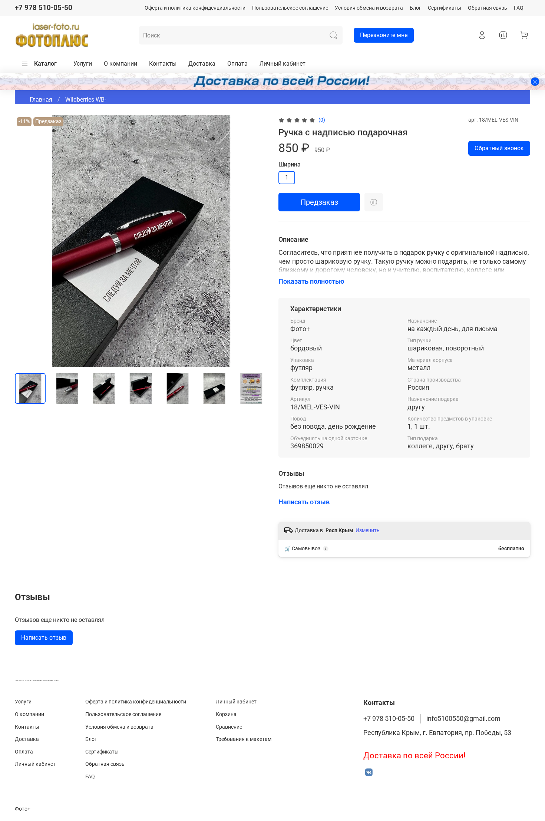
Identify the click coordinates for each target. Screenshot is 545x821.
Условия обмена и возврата (369, 8)
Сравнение (229, 727)
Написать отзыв (43, 637)
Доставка (201, 63)
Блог (415, 8)
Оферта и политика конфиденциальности (195, 8)
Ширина (289, 164)
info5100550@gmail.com (463, 718)
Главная (41, 99)
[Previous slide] (27, 241)
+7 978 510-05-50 (43, 7)
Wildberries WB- (85, 99)
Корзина (226, 714)
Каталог (45, 63)
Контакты (162, 63)
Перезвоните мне (383, 35)
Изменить (368, 530)
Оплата (237, 63)
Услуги (82, 63)
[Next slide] (255, 241)
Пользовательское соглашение (290, 8)
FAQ (518, 8)
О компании (120, 63)
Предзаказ (319, 202)
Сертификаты (444, 8)
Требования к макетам (243, 739)
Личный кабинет (282, 63)
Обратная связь (487, 8)
